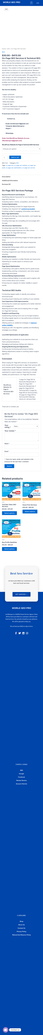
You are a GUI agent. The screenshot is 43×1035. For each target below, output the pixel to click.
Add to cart (15, 157)
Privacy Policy (21, 931)
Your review (10, 431)
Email (6, 451)
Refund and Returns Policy (21, 935)
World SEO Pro (11, 2)
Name (6, 443)
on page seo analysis (20, 165)
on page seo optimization (14, 168)
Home (4, 49)
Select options (9, 513)
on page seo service (28, 168)
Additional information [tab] (10, 180)
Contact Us (21, 928)
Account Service (21, 784)
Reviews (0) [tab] (6, 184)
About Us (21, 925)
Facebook (21, 777)
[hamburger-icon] (38, 3)
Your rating (7, 426)
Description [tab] (6, 177)
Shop (21, 921)
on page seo (10, 165)
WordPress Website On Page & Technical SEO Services (20, 145)
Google (21, 773)
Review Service (21, 780)
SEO (8, 49)
